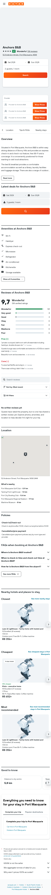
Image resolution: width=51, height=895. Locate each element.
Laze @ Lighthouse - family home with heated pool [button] (22, 629)
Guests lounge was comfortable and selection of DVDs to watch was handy (25, 349)
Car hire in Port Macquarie (17, 827)
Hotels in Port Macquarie (16, 830)
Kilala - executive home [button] (11, 686)
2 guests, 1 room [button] (12, 68)
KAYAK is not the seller (13, 863)
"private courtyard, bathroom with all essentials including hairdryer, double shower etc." (22, 343)
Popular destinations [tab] (34, 812)
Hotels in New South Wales (31, 887)
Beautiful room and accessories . (18, 354)
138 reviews (32, 51)
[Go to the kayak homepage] (16, 3)
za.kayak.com (12, 885)
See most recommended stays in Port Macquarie (40, 708)
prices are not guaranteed (12, 856)
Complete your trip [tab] (13, 812)
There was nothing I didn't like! (17, 368)
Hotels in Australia (13, 887)
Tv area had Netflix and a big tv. (16, 365)
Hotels (21, 885)
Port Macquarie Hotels (19, 889)
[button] (4, 4)
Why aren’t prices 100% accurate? (18, 872)
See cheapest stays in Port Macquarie (39, 653)
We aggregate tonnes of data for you (20, 867)
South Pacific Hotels (33, 885)
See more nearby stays (40, 599)
